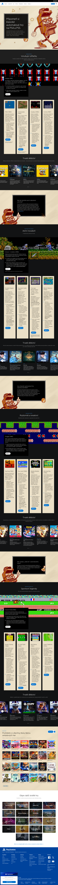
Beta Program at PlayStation (49, 870)
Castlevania (20, 295)
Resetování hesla (32, 862)
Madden (24, 685)
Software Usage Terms (52, 883)
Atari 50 (21, 211)
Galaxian (21, 80)
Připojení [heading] (49, 854)
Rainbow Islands (35, 505)
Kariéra (3, 857)
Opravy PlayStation (32, 861)
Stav (30, 860)
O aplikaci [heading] (4, 854)
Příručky (30, 865)
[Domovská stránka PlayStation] (2, 3)
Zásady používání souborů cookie (45, 883)
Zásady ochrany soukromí (27, 883)
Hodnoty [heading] (22, 854)
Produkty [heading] (13, 854)
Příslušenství (21, 3)
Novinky (25, 3)
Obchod (6, 3)
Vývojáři (39, 862)
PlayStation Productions (6, 860)
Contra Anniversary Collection (48, 144)
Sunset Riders (46, 296)
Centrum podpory (32, 856)
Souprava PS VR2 (14, 859)
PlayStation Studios (5, 859)
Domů (3, 852)
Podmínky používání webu (34, 883)
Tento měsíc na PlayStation (9, 852)
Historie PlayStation (5, 863)
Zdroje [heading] (39, 854)
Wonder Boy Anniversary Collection (47, 501)
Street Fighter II (9, 679)
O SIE (3, 856)
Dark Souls (16, 263)
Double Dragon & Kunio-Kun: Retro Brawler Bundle (10, 320)
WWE (37, 675)
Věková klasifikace (41, 860)
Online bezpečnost (23, 859)
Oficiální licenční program (42, 864)
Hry (13, 3)
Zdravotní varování (41, 861)
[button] (8, 94)
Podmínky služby (41, 856)
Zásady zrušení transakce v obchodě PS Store (42, 858)
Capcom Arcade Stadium (20, 266)
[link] (29, 175)
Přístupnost (22, 857)
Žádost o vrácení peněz (33, 864)
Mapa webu (39, 883)
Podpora (29, 3)
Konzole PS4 (13, 857)
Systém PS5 (10, 3)
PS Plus (16, 3)
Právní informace (22, 883)
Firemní (3, 861)
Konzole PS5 (13, 856)
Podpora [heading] (31, 854)
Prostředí (21, 856)
